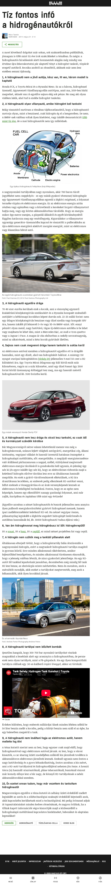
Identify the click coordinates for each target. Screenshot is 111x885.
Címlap (33, 882)
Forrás (7, 719)
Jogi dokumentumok (74, 861)
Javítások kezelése (52, 861)
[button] (9, 823)
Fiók (100, 882)
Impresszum (35, 861)
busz (23, 531)
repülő (36, 531)
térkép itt (44, 358)
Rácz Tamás (14, 35)
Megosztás (13, 44)
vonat (11, 531)
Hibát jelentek (19, 861)
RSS (104, 861)
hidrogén (13, 37)
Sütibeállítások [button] (57, 866)
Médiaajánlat (92, 861)
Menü (10, 882)
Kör (78, 882)
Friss (55, 882)
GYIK (7, 861)
